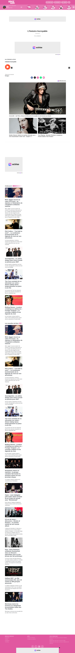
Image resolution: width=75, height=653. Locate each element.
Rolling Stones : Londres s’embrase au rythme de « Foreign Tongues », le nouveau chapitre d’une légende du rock (13, 310)
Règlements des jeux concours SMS (57, 640)
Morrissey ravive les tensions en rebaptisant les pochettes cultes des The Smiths (13, 606)
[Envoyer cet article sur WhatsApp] (40, 78)
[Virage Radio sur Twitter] (36, 646)
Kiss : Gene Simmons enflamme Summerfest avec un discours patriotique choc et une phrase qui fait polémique (13, 553)
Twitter (6, 639)
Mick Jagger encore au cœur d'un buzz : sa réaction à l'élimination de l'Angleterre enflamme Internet (13, 203)
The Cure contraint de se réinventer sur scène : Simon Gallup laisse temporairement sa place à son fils (13, 285)
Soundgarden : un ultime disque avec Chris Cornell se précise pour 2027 (13, 260)
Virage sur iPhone (31, 637)
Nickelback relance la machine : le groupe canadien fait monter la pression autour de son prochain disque (13, 474)
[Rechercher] (69, 2)
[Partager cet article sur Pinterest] (37, 78)
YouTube (7, 641)
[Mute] (21, 7)
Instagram (7, 640)
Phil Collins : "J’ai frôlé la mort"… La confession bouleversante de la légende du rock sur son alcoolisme (13, 234)
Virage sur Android (31, 639)
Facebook (7, 637)
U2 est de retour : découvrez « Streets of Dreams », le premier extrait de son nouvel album (12, 523)
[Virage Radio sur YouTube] (39, 646)
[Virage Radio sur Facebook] (33, 646)
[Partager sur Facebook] (31, 78)
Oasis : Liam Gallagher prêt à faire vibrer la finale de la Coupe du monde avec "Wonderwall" (13, 497)
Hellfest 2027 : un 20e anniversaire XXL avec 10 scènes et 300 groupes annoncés (13, 580)
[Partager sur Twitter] (34, 78)
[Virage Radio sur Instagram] (42, 646)
